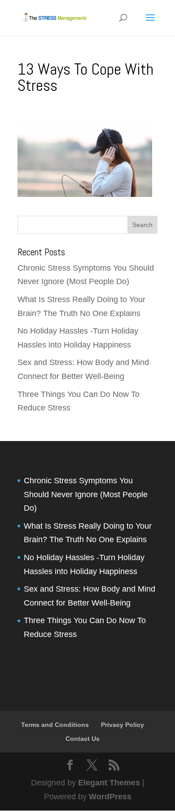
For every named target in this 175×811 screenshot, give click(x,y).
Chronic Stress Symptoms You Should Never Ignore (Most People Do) (86, 494)
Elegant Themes (109, 782)
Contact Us (83, 738)
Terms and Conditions (55, 724)
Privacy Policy (122, 724)
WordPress (110, 796)
